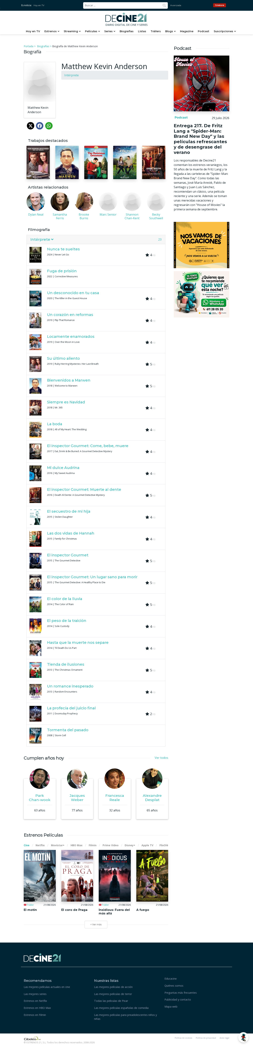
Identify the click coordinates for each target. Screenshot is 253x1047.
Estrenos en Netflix (35, 1001)
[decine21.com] (42, 957)
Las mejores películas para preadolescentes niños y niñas (125, 1017)
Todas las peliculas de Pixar (111, 1001)
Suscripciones (223, 31)
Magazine (186, 31)
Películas (91, 31)
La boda (54, 424)
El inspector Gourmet (67, 555)
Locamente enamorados (70, 336)
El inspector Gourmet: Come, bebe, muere (87, 446)
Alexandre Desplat (152, 797)
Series (108, 31)
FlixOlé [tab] (163, 845)
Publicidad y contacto (177, 999)
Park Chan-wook (39, 797)
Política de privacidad (206, 1038)
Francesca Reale (114, 797)
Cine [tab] (26, 845)
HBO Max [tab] (76, 845)
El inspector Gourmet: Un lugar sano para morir (92, 577)
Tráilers (156, 31)
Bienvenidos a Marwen (68, 380)
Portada (28, 46)
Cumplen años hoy (44, 758)
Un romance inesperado (70, 686)
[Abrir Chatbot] (243, 1037)
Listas (142, 31)
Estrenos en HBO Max (37, 1008)
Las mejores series (35, 994)
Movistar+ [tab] (57, 845)
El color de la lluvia (64, 599)
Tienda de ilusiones (65, 664)
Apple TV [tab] (147, 845)
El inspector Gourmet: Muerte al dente (84, 489)
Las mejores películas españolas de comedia (121, 1008)
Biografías (127, 31)
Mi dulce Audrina (63, 467)
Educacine (170, 978)
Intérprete (71, 75)
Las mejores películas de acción (113, 987)
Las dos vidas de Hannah (70, 533)
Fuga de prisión (62, 271)
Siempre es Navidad (66, 402)
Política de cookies (183, 1038)
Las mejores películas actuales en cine (47, 987)
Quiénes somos (173, 985)
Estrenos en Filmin (35, 1015)
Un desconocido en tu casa (73, 293)
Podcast (203, 31)
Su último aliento (63, 358)
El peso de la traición (66, 620)
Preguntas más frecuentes (180, 992)
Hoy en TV (39, 5)
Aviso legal (224, 1038)
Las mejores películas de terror (113, 994)
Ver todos (161, 758)
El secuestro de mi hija (68, 511)
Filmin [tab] (92, 845)
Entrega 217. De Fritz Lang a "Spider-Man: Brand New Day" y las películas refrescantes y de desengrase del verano (200, 139)
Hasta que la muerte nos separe (78, 642)
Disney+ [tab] (130, 845)
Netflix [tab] (40, 845)
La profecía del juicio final (71, 708)
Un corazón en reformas (70, 314)
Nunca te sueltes (63, 249)
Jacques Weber (77, 797)
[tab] (96, 239)
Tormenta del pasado (67, 730)
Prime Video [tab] (111, 845)
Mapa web (170, 1006)
